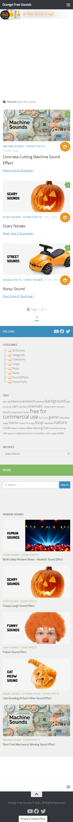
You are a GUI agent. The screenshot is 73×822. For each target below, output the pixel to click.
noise (6, 428)
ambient (28, 401)
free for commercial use (25, 414)
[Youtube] (56, 331)
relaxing (37, 428)
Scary (46, 428)
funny (45, 417)
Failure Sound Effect (15, 652)
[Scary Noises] (36, 196)
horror (13, 423)
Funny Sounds (11, 647)
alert (5, 401)
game (53, 417)
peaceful (14, 428)
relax (29, 428)
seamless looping (58, 428)
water (54, 433)
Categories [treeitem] (18, 355)
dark (53, 406)
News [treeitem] (15, 373)
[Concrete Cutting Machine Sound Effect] (36, 125)
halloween (64, 417)
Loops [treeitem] (15, 364)
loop (39, 422)
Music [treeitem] (15, 368)
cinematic (35, 406)
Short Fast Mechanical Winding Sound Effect (29, 744)
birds (9, 407)
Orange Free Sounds (16, 4)
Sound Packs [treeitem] (19, 382)
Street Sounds (33, 280)
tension (30, 433)
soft (5, 433)
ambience (15, 401)
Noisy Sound (14, 288)
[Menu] (68, 4)
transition (39, 433)
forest (26, 412)
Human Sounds (11, 555)
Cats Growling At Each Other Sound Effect (27, 698)
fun (40, 417)
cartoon (23, 406)
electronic (17, 412)
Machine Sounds (13, 146)
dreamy (7, 412)
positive (22, 428)
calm (15, 406)
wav (60, 433)
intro (27, 423)
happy (5, 423)
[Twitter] (68, 331)
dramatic (61, 407)
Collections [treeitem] (18, 359)
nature (60, 422)
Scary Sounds (12, 217)
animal (40, 401)
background (55, 401)
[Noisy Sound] (36, 259)
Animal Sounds (11, 693)
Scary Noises (14, 226)
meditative (48, 423)
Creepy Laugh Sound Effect (19, 606)
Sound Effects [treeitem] (20, 377)
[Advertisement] (36, 59)
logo (33, 423)
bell (68, 401)
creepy (47, 406)
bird (4, 407)
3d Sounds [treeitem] (18, 350)
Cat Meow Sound (31, 693)
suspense (20, 433)
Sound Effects (35, 146)
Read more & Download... (18, 170)
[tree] (36, 366)
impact (22, 423)
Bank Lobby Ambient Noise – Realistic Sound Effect (33, 559)
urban (48, 433)
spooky (11, 433)
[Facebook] (62, 331)
